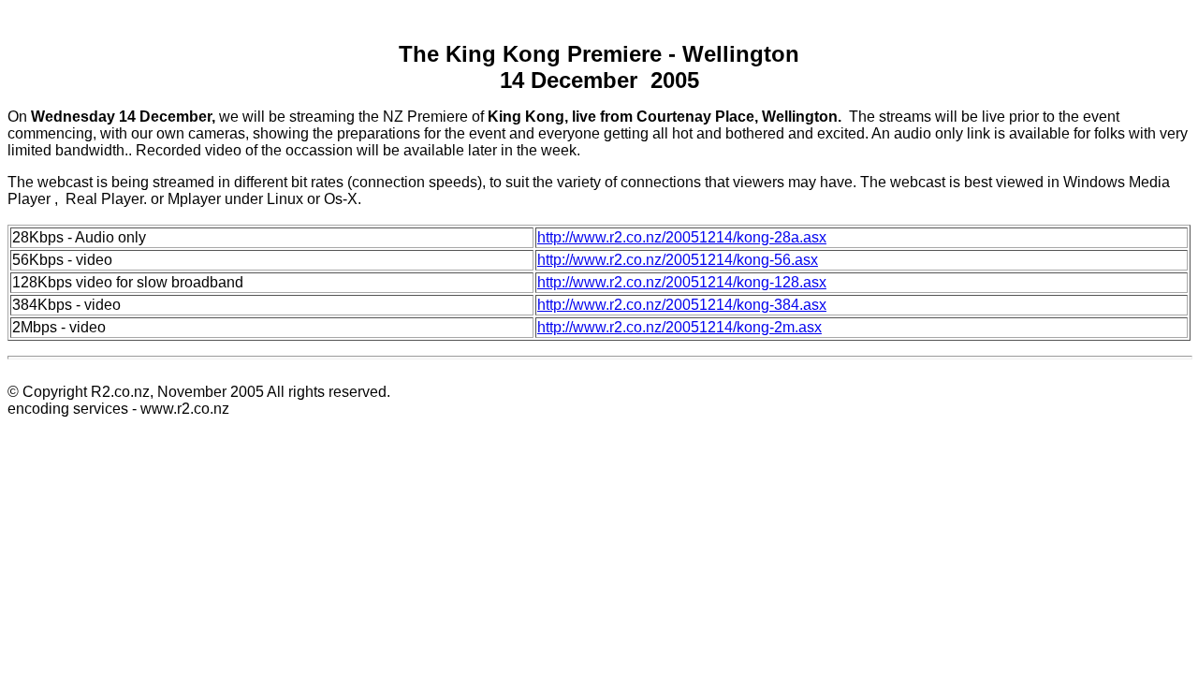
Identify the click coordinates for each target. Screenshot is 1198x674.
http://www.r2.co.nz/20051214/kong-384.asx (681, 305)
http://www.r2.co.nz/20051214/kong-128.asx (681, 282)
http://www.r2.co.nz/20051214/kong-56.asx (677, 260)
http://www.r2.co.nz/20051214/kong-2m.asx (679, 327)
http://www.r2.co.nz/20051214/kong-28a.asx (681, 237)
